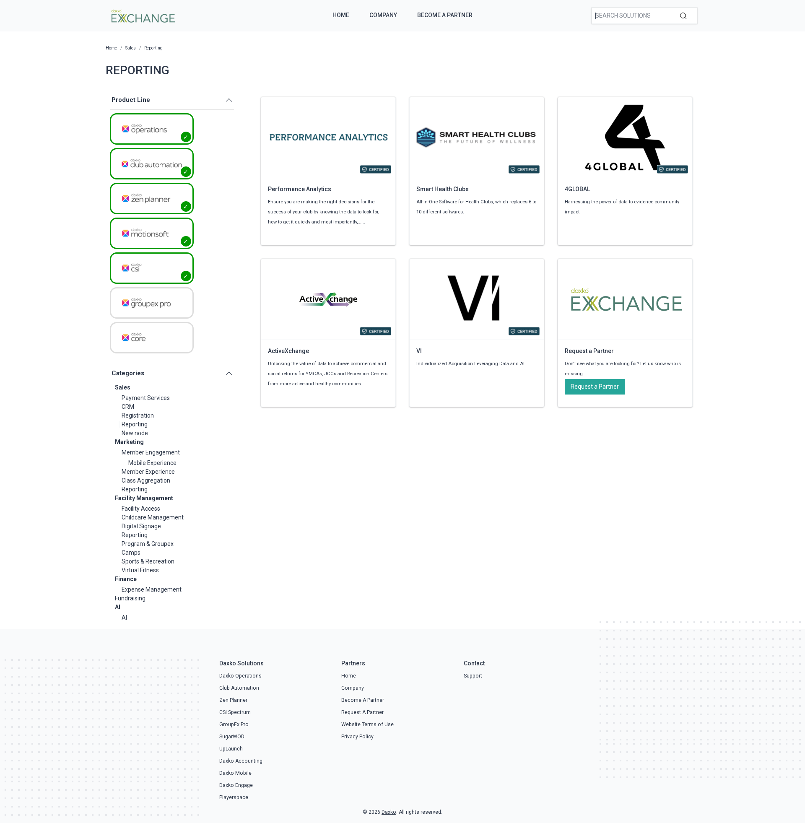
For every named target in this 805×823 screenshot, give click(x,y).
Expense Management (152, 589)
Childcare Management (153, 517)
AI (117, 607)
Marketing (129, 442)
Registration (138, 415)
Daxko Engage (236, 785)
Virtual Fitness (140, 570)
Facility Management (144, 498)
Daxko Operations (240, 676)
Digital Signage (141, 526)
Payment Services (146, 398)
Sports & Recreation (148, 561)
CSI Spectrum (235, 712)
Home (340, 15)
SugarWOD (231, 737)
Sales (122, 387)
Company (383, 15)
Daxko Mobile (235, 773)
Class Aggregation (146, 480)
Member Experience (148, 471)
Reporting (135, 424)
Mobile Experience (152, 463)
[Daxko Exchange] (142, 15)
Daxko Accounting (240, 761)
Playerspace (233, 797)
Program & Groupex (148, 543)
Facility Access (141, 508)
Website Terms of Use (367, 724)
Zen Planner (233, 700)
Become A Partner (445, 15)
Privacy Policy (357, 737)
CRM (128, 406)
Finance (126, 579)
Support (473, 676)
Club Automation (239, 688)
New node (135, 433)
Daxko (389, 812)
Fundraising (130, 598)
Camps (131, 552)
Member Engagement (151, 452)
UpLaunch (231, 749)
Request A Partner (362, 712)
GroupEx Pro (234, 724)
